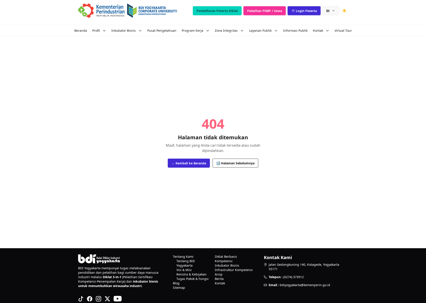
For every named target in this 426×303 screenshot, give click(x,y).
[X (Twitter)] (107, 298)
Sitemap (179, 287)
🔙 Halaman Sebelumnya (235, 163)
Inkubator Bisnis (123, 30)
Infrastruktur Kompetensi (234, 270)
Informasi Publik (295, 30)
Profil (96, 30)
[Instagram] (98, 298)
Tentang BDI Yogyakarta (185, 263)
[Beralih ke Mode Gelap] (344, 10)
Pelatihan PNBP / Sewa (264, 11)
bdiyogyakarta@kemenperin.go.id (305, 285)
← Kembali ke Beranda (189, 163)
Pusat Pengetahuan (161, 30)
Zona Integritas (226, 30)
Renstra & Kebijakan (191, 274)
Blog (176, 283)
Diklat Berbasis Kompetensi (226, 258)
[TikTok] (80, 298)
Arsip (219, 274)
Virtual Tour (343, 30)
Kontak (318, 30)
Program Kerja (192, 30)
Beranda (80, 30)
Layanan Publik (260, 30)
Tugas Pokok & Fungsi (192, 279)
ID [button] (327, 11)
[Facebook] (89, 298)
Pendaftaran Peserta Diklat (217, 11)
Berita (219, 279)
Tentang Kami (183, 256)
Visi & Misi (184, 270)
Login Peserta (306, 11)
